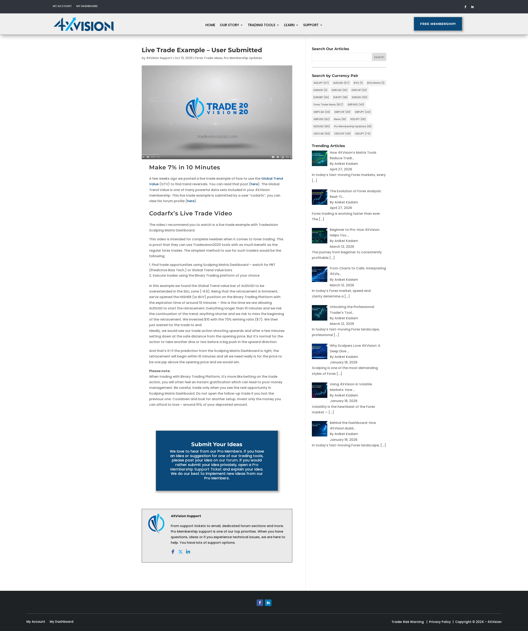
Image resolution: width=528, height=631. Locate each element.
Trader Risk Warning (407, 622)
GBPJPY (363, 112)
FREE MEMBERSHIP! (438, 24)
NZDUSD (322, 126)
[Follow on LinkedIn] (472, 7)
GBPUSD (322, 119)
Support (311, 25)
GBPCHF (342, 112)
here (254, 184)
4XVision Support (159, 58)
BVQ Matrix (376, 83)
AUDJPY (321, 83)
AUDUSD (341, 83)
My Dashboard (87, 6)
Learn (289, 25)
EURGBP (321, 97)
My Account (62, 6)
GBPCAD (322, 112)
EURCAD (340, 90)
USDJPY (363, 133)
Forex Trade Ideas (208, 58)
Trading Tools (261, 25)
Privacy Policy (440, 622)
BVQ (358, 83)
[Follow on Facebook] (465, 7)
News (340, 119)
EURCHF (359, 90)
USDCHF (342, 133)
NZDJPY (358, 119)
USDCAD (322, 133)
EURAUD (321, 90)
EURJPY (340, 97)
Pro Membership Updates (243, 58)
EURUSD (360, 97)
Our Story (229, 25)
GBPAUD (356, 104)
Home (210, 25)
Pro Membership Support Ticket (214, 467)
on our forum (225, 460)
